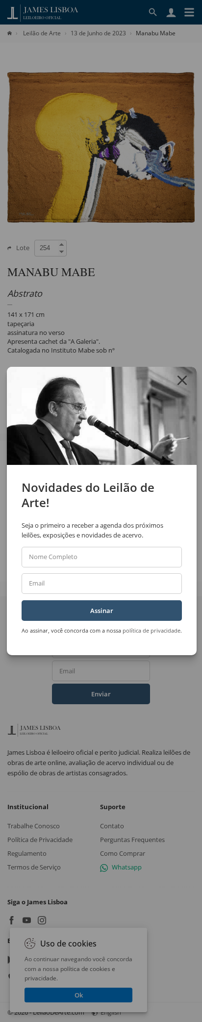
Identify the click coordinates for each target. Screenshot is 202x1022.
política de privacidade (151, 630)
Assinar (101, 610)
